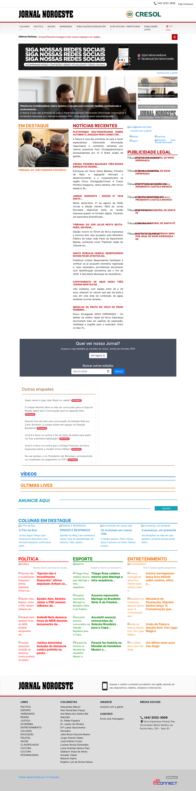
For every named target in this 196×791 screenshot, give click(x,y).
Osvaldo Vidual (68, 755)
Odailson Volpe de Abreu (73, 751)
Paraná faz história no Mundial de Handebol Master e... (106, 646)
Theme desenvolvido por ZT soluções (38, 777)
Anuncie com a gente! (167, 73)
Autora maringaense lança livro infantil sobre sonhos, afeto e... (160, 578)
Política (38, 26)
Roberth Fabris (68, 758)
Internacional (30, 755)
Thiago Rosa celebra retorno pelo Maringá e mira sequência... (107, 577)
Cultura (26, 748)
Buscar (119, 371)
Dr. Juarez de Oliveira (72, 724)
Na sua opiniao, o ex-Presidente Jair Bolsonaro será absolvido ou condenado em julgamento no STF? (59, 458)
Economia (27, 724)
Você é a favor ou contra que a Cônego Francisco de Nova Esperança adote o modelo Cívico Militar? (57, 447)
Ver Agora (98, 355)
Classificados (30, 744)
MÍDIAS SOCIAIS (150, 701)
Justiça (25, 720)
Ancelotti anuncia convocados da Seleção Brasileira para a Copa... (103, 622)
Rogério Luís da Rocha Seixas (76, 761)
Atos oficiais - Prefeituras (125, 26)
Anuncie (106, 701)
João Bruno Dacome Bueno (75, 734)
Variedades (66, 26)
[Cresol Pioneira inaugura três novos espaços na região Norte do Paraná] (158, 101)
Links (24, 701)
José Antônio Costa (71, 741)
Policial (26, 737)
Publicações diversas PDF (91, 26)
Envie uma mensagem (112, 718)
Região (51, 26)
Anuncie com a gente (111, 706)
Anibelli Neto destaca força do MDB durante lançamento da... (52, 621)
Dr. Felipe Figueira (70, 720)
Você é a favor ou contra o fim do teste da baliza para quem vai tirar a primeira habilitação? (58, 437)
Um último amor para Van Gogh (160, 644)
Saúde (24, 741)
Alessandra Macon (70, 706)
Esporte (26, 710)
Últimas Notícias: (28, 36)
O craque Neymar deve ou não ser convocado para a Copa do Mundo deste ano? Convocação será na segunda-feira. (59, 410)
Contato (106, 713)
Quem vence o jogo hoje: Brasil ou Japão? (53, 400)
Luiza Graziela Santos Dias (74, 748)
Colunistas (68, 701)
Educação (27, 734)
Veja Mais (166, 508)
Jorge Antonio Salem (71, 737)
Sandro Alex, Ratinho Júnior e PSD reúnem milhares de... (51, 602)
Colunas (24, 26)
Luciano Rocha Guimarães (74, 744)
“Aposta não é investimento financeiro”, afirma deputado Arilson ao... (52, 578)
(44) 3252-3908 (154, 717)
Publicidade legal (151, 28)
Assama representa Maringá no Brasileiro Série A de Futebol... (106, 599)
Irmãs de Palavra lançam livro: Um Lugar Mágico (162, 627)
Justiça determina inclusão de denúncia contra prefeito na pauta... (51, 648)
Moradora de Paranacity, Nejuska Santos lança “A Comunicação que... (160, 604)
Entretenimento (31, 727)
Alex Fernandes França (72, 710)
